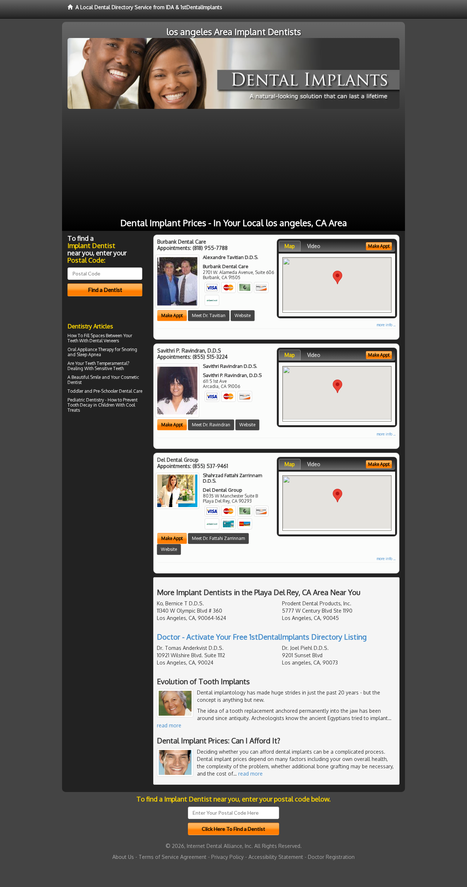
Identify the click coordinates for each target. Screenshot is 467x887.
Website (243, 315)
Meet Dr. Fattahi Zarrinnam (218, 538)
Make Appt (172, 315)
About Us (123, 857)
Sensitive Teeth (109, 368)
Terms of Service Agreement (173, 857)
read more (169, 725)
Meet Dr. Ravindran (211, 424)
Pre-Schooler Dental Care (117, 391)
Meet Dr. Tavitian (208, 315)
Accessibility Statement (275, 857)
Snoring (129, 349)
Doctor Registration (331, 857)
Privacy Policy (227, 857)
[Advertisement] (233, 164)
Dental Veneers (104, 340)
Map (290, 246)
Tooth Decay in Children (91, 405)
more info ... (386, 325)
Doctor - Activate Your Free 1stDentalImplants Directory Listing (262, 637)
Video (313, 246)
